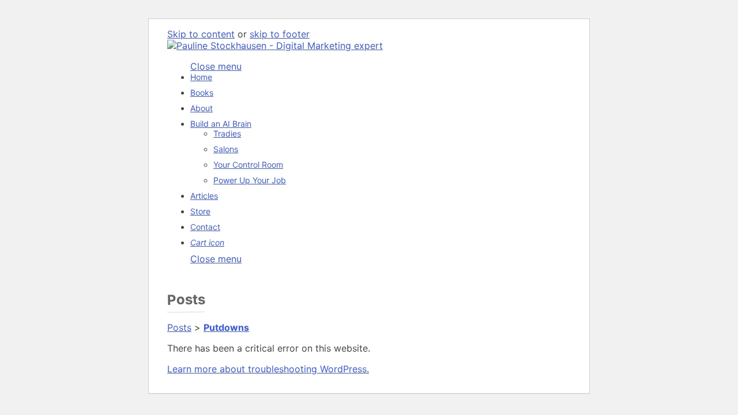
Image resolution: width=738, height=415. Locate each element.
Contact (205, 227)
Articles (204, 196)
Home (201, 77)
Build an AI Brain (220, 124)
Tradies (227, 133)
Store (200, 211)
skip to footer (280, 34)
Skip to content (201, 34)
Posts (179, 327)
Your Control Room (248, 164)
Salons (225, 149)
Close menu (216, 259)
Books (201, 92)
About (201, 108)
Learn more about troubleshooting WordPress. (268, 369)
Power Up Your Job (249, 180)
